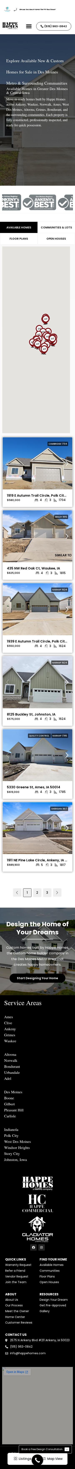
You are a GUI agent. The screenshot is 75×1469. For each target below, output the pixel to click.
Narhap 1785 (59, 735)
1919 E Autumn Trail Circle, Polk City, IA (39, 495)
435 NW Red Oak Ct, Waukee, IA (33, 568)
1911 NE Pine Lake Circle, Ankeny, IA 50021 (41, 860)
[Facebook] (33, 1247)
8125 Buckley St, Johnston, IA (31, 714)
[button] (29, 26)
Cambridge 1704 (58, 443)
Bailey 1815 (61, 516)
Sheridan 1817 (59, 808)
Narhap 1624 (59, 589)
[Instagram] (41, 1247)
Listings (24, 1459)
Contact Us (16, 1334)
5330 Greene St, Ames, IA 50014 (33, 787)
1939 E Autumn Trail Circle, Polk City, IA (39, 641)
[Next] (57, 892)
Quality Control (39, 735)
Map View (54, 1459)
